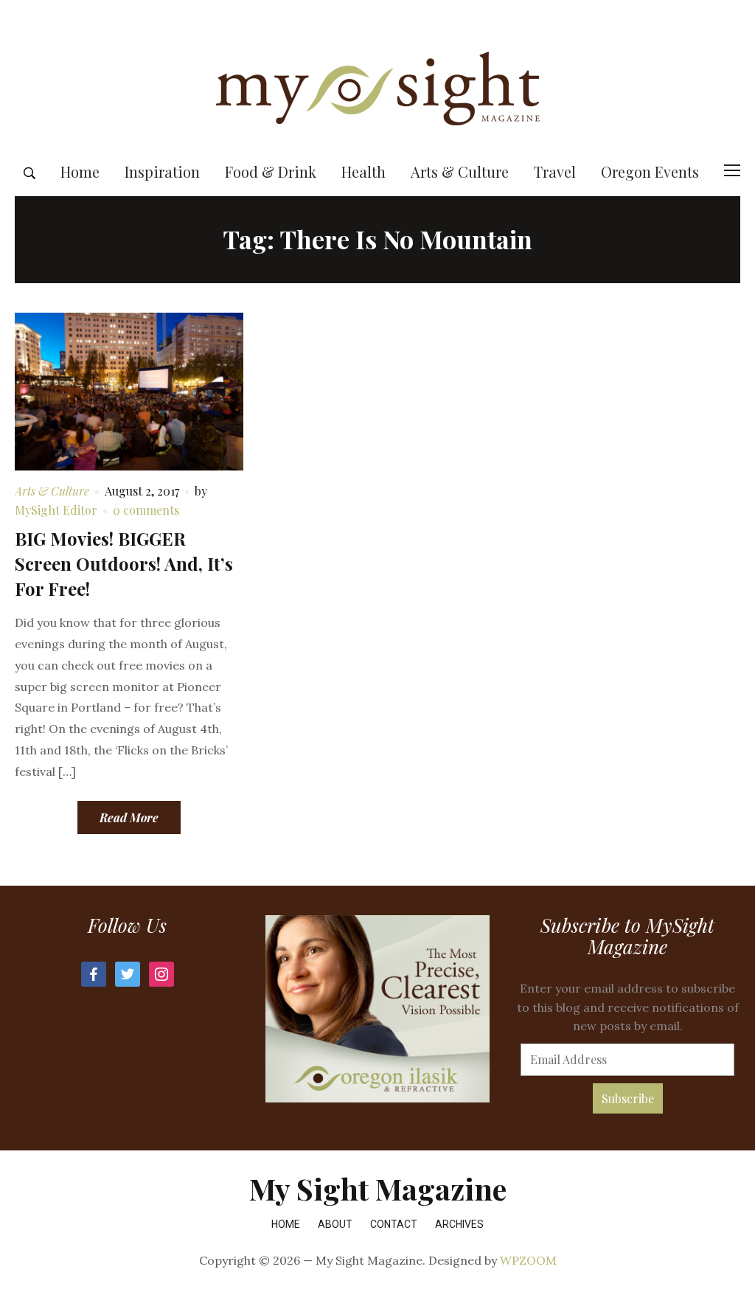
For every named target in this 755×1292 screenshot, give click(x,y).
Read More (129, 817)
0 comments (146, 510)
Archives (459, 1224)
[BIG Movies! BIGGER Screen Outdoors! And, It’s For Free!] (129, 389)
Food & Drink (270, 171)
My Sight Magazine (378, 1188)
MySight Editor (56, 510)
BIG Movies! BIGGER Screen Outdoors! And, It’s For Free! (124, 563)
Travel (555, 171)
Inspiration (162, 171)
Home (80, 171)
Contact (393, 1224)
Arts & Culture (460, 171)
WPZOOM (528, 1260)
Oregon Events (650, 171)
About (335, 1224)
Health (363, 171)
